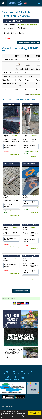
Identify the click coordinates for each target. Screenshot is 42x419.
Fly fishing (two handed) (27, 24)
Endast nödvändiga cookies (34, 412)
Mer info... (28, 417)
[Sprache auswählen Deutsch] (23, 303)
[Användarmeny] (3, 3)
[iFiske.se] (16, 3)
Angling (16, 196)
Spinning (14, 135)
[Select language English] (19, 303)
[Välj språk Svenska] (15, 303)
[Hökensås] (21, 352)
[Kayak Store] (21, 337)
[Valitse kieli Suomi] (27, 303)
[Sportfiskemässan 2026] (21, 318)
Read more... (14, 154)
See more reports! (20, 291)
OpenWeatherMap (35, 94)
